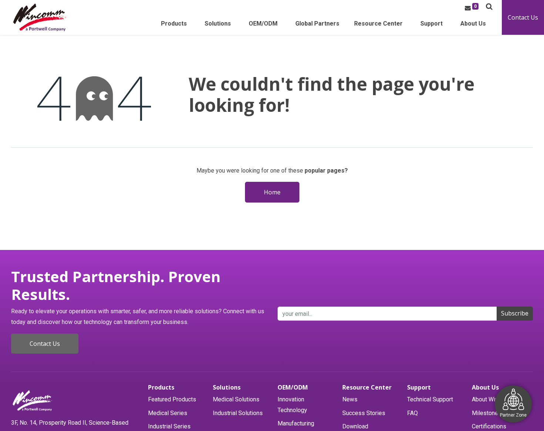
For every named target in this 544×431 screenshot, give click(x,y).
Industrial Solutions (238, 413)
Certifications (489, 426)
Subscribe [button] (514, 313)
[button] (489, 6)
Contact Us (523, 17)
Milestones (486, 413)
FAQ (412, 413)
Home (272, 192)
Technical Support (430, 399)
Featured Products (172, 399)
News (349, 399)
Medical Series (167, 413)
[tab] (176, 387)
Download (355, 426)
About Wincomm (493, 399)
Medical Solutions (236, 399)
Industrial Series (169, 426)
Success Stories (363, 413)
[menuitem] (317, 26)
